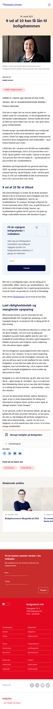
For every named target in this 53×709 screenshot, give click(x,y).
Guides (4, 636)
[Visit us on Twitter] (48, 685)
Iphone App (6, 660)
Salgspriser (31, 632)
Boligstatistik (32, 627)
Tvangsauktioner (33, 644)
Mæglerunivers (33, 636)
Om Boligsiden (7, 627)
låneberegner (19, 297)
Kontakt (5, 632)
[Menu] (49, 5)
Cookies (30, 660)
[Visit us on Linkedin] (37, 685)
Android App (6, 664)
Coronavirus (9, 468)
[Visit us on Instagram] (42, 685)
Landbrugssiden (33, 648)
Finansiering (26, 468)
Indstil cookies (32, 664)
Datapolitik (6, 669)
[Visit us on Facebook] (32, 685)
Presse (4, 644)
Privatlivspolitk (32, 669)
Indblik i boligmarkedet (13, 90)
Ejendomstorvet (33, 652)
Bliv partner (6, 652)
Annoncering (6, 648)
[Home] (12, 4)
